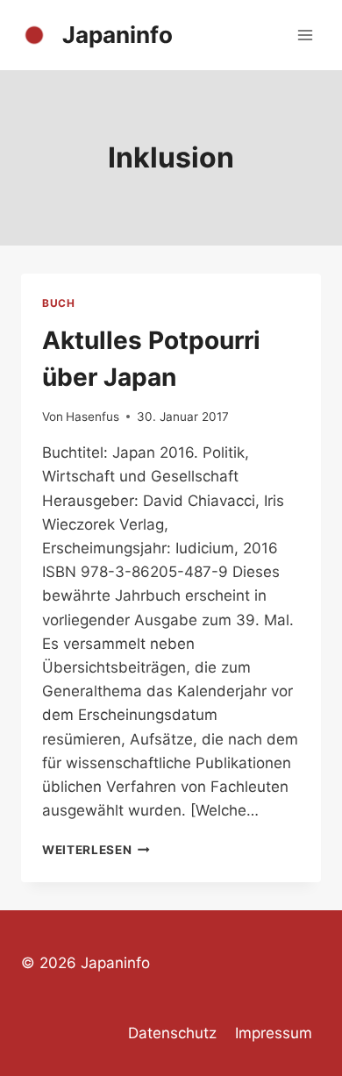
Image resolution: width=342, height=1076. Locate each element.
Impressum (273, 1033)
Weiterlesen (96, 850)
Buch (58, 303)
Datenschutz (172, 1033)
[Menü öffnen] (305, 34)
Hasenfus (92, 417)
